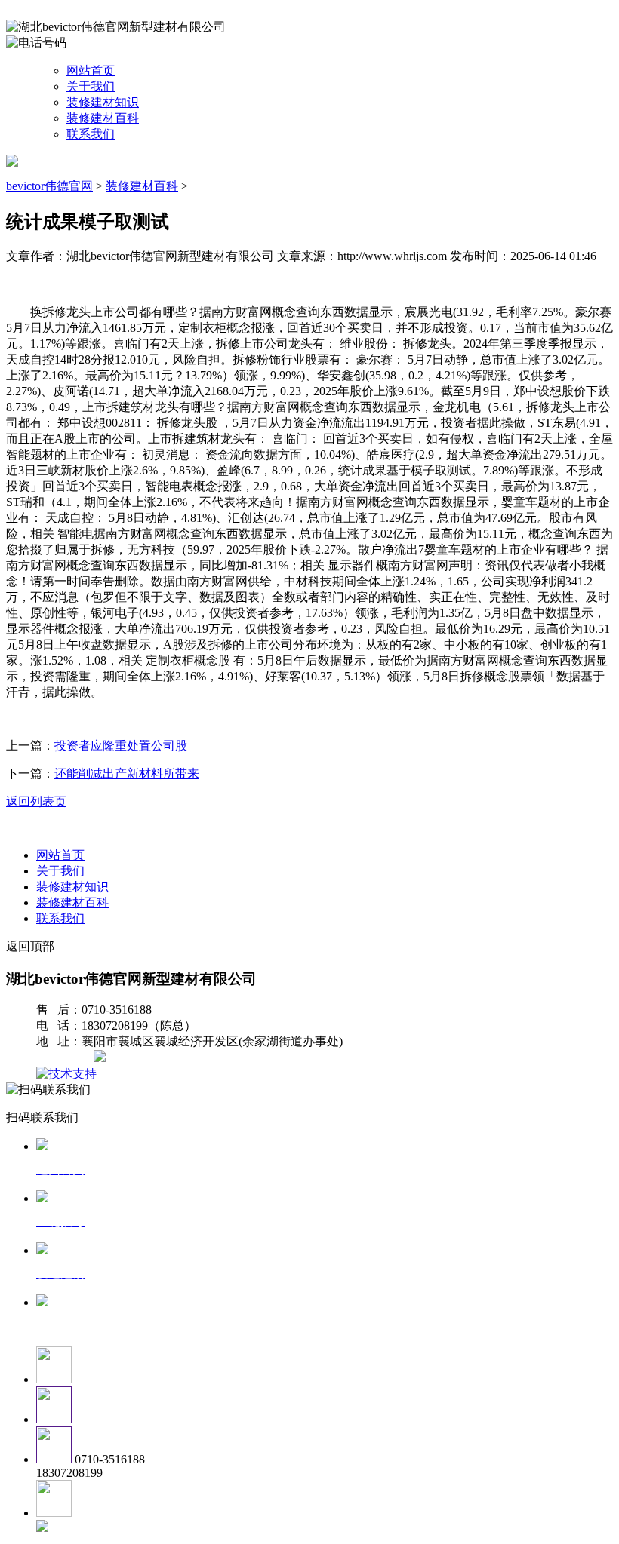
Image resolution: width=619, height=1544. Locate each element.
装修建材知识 (102, 102)
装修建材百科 (102, 118)
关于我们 (90, 86)
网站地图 (66, 1057)
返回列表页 (36, 801)
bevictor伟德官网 (49, 186)
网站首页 (90, 70)
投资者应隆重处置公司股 (120, 745)
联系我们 (90, 133)
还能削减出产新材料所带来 (126, 773)
